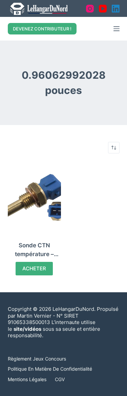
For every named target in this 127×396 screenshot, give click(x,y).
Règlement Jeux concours (37, 359)
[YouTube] (103, 9)
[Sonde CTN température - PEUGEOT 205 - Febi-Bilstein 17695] (34, 197)
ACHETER (34, 268)
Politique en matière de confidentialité (50, 369)
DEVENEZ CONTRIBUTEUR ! (42, 28)
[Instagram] (90, 9)
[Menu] (116, 29)
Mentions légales (27, 379)
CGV (60, 379)
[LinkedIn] (116, 9)
